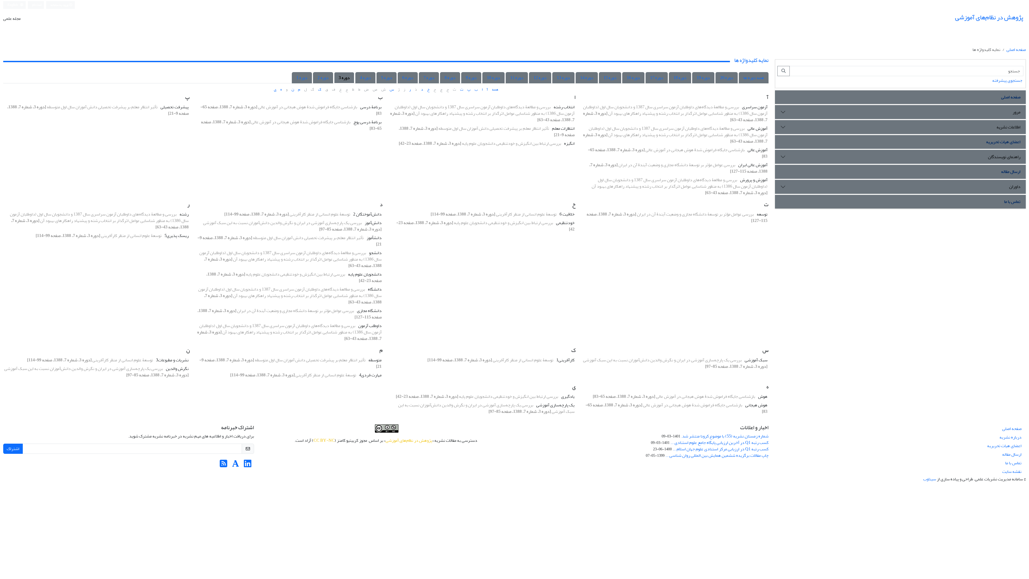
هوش (762, 396)
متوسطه (375, 360)
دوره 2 (323, 78)
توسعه (762, 214)
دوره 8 (450, 78)
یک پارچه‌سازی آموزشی (555, 405)
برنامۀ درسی (371, 107)
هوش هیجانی (756, 405)
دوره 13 (563, 78)
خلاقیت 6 (567, 214)
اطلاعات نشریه (1008, 127)
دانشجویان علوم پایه (365, 274)
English (13, 5)
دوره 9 (471, 78)
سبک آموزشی (756, 360)
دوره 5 (386, 78)
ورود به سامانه (59, 5)
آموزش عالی (757, 128)
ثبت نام (37, 5)
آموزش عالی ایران (752, 165)
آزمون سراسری (754, 107)
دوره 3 (344, 78)
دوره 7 (428, 78)
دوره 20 (726, 78)
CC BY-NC (324, 440)
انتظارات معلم (563, 128)
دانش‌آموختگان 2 (367, 214)
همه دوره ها (753, 78)
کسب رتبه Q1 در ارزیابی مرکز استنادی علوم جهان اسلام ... (721, 449)
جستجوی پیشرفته (1007, 80)
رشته (184, 214)
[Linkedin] (247, 465)
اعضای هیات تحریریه (1003, 142)
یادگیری (568, 396)
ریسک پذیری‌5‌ (177, 236)
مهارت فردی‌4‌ (370, 375)
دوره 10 (493, 78)
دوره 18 (680, 78)
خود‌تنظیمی (565, 223)
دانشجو (375, 253)
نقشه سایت (1011, 471)
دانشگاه (375, 289)
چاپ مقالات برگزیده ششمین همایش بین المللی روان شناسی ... (717, 455)
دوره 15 (610, 78)
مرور (1016, 112)
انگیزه (569, 143)
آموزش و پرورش (753, 180)
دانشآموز (374, 238)
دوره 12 (540, 78)
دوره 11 (516, 78)
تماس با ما (1012, 202)
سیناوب (929, 479)
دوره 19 (703, 78)
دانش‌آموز (373, 223)
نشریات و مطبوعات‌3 (172, 360)
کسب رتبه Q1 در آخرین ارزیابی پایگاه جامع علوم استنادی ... (719, 443)
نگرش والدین (177, 369)
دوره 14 (586, 78)
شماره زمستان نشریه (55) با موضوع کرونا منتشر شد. (725, 436)
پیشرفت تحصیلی (175, 107)
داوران (1014, 187)
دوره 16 (633, 78)
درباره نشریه (1010, 437)
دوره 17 (656, 78)
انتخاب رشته (564, 107)
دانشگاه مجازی (369, 311)
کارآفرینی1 (565, 360)
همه (495, 89)
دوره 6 (407, 78)
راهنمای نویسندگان (1004, 157)
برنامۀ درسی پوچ (367, 122)
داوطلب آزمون (370, 326)
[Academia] (235, 465)
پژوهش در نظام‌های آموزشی (409, 440)
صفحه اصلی (1016, 50)
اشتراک (13, 449)
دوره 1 (301, 78)
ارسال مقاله (1010, 172)
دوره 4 (365, 78)
